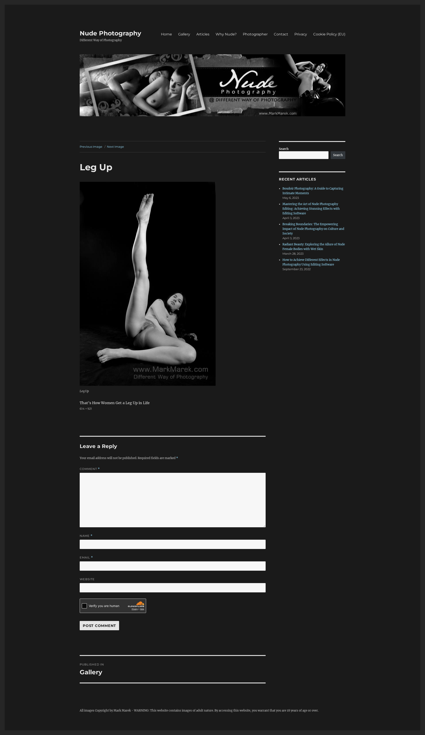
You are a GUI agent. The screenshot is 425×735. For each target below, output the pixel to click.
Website (87, 579)
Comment (90, 469)
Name (86, 536)
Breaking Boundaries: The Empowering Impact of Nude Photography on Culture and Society (313, 228)
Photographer (255, 34)
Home (166, 34)
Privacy (300, 34)
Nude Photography (110, 33)
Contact (281, 34)
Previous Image (91, 146)
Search (284, 149)
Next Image (115, 146)
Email (86, 557)
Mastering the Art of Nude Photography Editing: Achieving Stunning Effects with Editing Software (311, 208)
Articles (202, 34)
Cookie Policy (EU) (329, 34)
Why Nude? (226, 34)
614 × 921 (86, 408)
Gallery (184, 34)
